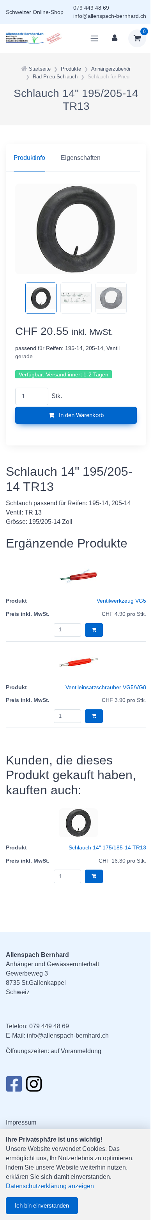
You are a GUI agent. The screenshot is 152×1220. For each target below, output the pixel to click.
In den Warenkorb (80, 415)
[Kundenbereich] (115, 38)
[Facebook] (14, 1086)
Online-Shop (48, 12)
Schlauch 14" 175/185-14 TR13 (107, 847)
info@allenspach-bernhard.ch (109, 16)
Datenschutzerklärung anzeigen (50, 1186)
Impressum (21, 1122)
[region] (76, 158)
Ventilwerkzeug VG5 (121, 601)
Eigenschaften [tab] (81, 157)
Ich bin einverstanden (42, 1205)
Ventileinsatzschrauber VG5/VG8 (105, 687)
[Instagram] (34, 1086)
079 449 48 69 (91, 8)
